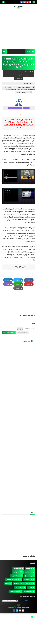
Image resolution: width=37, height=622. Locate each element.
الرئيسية (29, 51)
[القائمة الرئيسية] (4, 51)
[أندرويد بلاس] (18, 7)
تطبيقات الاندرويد (15, 576)
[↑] (18, 605)
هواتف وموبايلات (14, 591)
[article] (18, 298)
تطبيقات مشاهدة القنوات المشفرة (13, 75)
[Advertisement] (18, 28)
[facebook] (21, 2)
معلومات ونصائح (28, 591)
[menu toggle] (34, 2)
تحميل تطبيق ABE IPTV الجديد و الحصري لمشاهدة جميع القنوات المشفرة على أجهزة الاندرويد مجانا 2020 (20, 88)
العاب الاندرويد (17, 568)
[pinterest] (27, 2)
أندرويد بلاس (11, 607)
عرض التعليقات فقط (22, 332)
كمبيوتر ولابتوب (19, 587)
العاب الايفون (29, 572)
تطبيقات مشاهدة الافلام (12, 579)
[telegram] (30, 2)
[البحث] (3, 2)
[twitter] (24, 2)
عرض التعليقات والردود (8, 332)
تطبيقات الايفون (28, 579)
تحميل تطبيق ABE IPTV (22, 92)
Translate (30, 601)
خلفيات (7, 583)
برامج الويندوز (28, 576)
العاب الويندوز (17, 572)
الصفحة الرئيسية (28, 75)
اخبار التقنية (29, 568)
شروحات (30, 587)
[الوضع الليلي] (32, 617)
